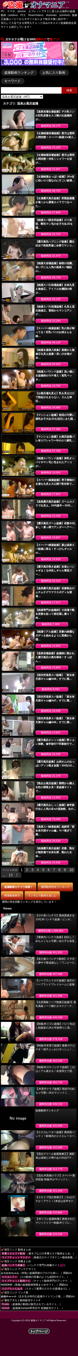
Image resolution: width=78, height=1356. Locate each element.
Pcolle (5, 1304)
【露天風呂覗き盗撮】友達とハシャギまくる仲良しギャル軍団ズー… (55, 570)
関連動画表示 (12, 895)
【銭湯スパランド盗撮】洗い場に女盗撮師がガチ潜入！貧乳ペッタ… (55, 375)
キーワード (12, 81)
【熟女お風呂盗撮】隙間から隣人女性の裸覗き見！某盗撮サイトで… (55, 787)
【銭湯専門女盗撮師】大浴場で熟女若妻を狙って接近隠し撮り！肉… (55, 613)
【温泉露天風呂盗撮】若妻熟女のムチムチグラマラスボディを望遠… (55, 592)
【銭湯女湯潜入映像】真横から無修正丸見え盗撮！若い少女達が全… (55, 353)
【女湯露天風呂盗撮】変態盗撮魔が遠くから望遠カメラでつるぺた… (55, 202)
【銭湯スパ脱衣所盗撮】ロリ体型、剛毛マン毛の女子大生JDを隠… (54, 223)
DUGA (5, 1308)
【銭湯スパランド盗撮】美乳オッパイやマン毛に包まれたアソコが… (55, 462)
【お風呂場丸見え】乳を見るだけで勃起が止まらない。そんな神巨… (55, 397)
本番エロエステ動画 (13, 1253)
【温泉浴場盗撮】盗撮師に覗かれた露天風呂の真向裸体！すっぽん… (55, 657)
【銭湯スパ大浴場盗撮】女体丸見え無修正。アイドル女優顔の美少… (55, 288)
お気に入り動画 (53, 72)
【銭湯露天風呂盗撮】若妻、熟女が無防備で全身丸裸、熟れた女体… (55, 852)
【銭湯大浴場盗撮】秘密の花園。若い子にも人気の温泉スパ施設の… (55, 267)
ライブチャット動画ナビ (16, 1280)
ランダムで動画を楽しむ (42, 895)
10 (71, 870)
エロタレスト (9, 1276)
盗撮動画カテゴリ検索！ (18, 886)
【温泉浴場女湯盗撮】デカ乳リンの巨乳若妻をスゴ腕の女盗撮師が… (55, 115)
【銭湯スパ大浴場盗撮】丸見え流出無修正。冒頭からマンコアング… (55, 310)
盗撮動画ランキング (19, 72)
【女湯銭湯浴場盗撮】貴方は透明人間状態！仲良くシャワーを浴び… (55, 158)
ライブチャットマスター (16, 1257)
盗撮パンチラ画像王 (13, 1265)
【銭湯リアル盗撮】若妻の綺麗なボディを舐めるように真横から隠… (55, 635)
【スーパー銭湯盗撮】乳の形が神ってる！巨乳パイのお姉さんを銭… (55, 332)
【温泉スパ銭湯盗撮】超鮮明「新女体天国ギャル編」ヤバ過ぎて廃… (55, 830)
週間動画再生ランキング (55, 886)
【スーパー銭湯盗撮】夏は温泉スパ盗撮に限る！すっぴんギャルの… (55, 548)
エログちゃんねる (12, 1288)
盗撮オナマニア (38, 1320)
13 (11, 875)
